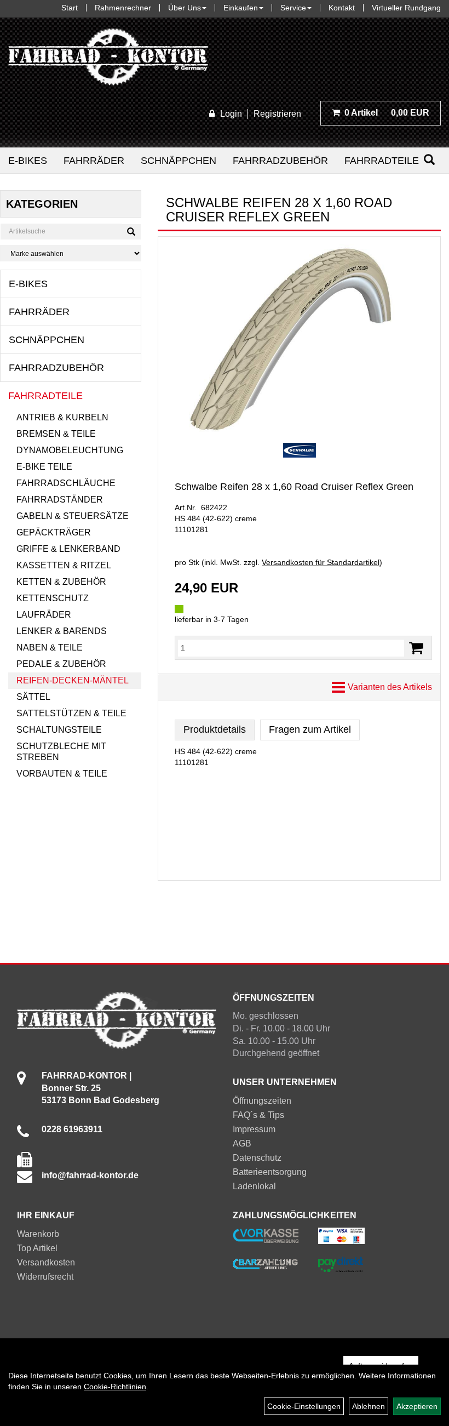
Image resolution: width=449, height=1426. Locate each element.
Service (293, 8)
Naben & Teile (49, 647)
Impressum (254, 1129)
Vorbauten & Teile (61, 773)
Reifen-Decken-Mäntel (72, 680)
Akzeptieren (417, 1406)
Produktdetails (214, 729)
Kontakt (342, 8)
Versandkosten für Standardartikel (320, 562)
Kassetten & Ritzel (63, 565)
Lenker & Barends (61, 631)
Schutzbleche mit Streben (61, 751)
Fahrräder (94, 160)
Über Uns (184, 8)
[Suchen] (429, 160)
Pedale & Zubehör (61, 664)
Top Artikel (37, 1248)
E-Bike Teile (44, 466)
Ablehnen (368, 1406)
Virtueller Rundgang (406, 8)
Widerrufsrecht (45, 1276)
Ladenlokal (254, 1186)
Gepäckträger (53, 532)
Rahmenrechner (123, 8)
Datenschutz (257, 1157)
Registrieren (277, 113)
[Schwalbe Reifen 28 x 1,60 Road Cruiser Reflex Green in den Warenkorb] (416, 648)
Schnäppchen (178, 160)
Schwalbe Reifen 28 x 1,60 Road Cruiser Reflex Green (294, 486)
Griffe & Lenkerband (68, 549)
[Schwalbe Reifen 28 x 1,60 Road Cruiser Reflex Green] (299, 338)
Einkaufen (240, 8)
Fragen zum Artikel (310, 729)
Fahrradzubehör (280, 160)
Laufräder (43, 614)
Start (69, 8)
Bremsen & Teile (56, 433)
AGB (242, 1143)
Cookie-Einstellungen (304, 1406)
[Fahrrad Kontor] (108, 59)
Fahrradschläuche (66, 483)
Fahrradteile (381, 160)
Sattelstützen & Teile (71, 713)
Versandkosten (46, 1262)
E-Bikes (27, 160)
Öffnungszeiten (262, 1100)
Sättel (33, 696)
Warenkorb (38, 1234)
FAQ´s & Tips (258, 1115)
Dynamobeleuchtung (69, 450)
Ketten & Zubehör (61, 581)
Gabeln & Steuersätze (72, 516)
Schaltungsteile (59, 729)
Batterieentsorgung (270, 1172)
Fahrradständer (59, 499)
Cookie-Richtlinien (115, 1386)
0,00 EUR (386, 112)
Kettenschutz (52, 598)
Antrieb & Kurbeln (62, 417)
